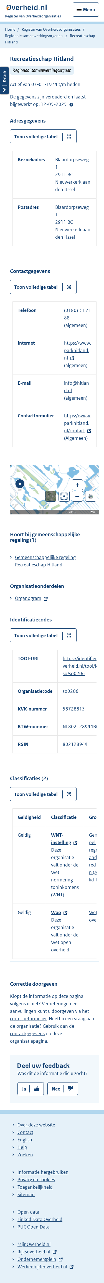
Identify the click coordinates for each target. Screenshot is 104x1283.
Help (22, 1147)
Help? (71, 104)
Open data (28, 1212)
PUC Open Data (33, 1227)
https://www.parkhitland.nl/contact (77, 423)
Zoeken (25, 1155)
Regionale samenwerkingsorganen (34, 35)
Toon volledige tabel (36, 137)
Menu (89, 10)
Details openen (4, 80)
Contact (25, 1132)
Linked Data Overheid (39, 1219)
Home (10, 29)
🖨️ (90, 496)
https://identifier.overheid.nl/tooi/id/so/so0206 (81, 665)
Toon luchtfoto (50, 496)
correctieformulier (28, 1019)
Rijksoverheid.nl (33, 1252)
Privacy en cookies (36, 1180)
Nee (56, 1089)
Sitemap (26, 1194)
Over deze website (36, 1125)
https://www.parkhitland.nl (77, 350)
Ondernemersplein (36, 1259)
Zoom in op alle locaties (64, 496)
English (24, 1140)
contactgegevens (27, 1033)
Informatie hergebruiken (43, 1172)
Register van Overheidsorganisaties (51, 29)
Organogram (28, 598)
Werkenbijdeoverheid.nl (42, 1267)
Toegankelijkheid (35, 1187)
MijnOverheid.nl (33, 1244)
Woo (56, 912)
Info (92, 512)
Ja (24, 1089)
